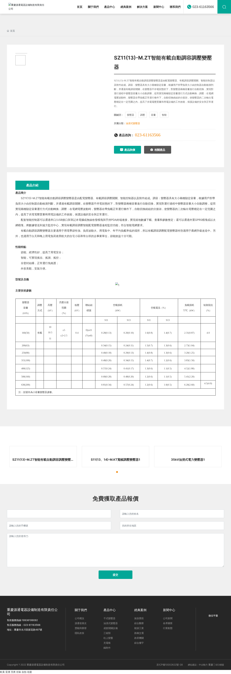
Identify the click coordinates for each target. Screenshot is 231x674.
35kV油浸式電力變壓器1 (188, 459)
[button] (111, 472)
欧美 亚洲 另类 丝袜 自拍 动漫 (16, 671)
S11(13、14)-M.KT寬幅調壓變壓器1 (115, 459)
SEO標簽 (219, 664)
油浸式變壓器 (133, 123)
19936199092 (30, 620)
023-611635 (30, 624)
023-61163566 (203, 7)
